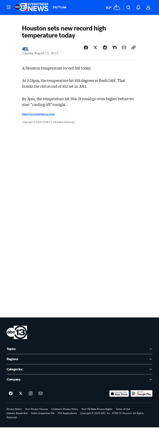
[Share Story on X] (95, 47)
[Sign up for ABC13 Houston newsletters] (40, 393)
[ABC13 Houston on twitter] (21, 393)
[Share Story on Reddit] (104, 47)
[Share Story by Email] (124, 47)
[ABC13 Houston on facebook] (11, 393)
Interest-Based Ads (17, 413)
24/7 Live (59, 7)
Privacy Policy (14, 409)
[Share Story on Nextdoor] (114, 47)
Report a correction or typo (38, 114)
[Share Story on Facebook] (85, 47)
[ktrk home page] (17, 332)
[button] (8, 7)
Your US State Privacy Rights (96, 409)
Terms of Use (123, 409)
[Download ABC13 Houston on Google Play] (141, 393)
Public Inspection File (42, 413)
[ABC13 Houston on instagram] (30, 393)
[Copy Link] (133, 47)
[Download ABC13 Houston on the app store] (119, 393)
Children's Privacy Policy (64, 409)
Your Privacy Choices (36, 409)
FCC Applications (67, 413)
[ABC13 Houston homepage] (31, 7)
